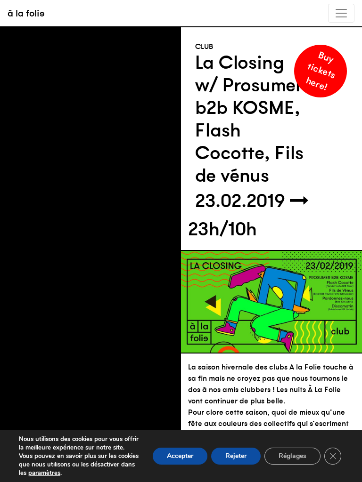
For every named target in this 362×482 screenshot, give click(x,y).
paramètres (44, 473)
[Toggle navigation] (341, 13)
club (204, 46)
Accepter (180, 455)
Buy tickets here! (320, 70)
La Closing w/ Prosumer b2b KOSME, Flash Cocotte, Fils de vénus (249, 118)
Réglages (292, 455)
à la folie (26, 13)
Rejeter (236, 455)
